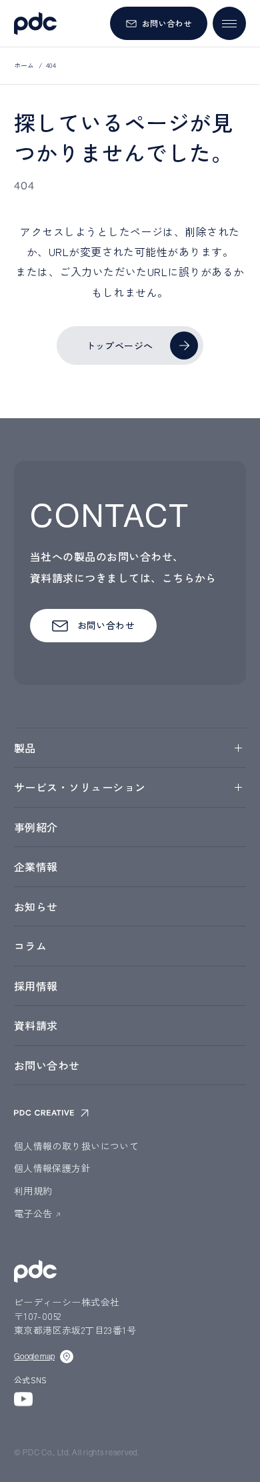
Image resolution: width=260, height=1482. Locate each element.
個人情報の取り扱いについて (76, 1146)
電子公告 (33, 1213)
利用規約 (33, 1190)
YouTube (23, 1399)
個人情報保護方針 (52, 1168)
